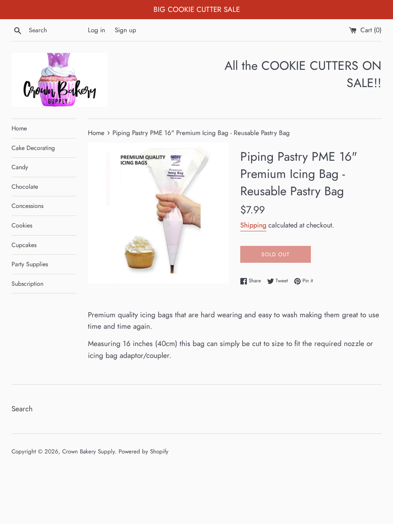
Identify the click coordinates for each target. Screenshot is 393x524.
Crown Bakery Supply (88, 451)
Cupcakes (24, 245)
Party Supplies (30, 264)
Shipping (253, 225)
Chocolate (25, 186)
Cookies (22, 225)
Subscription (27, 283)
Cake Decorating (33, 147)
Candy (20, 167)
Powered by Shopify (143, 451)
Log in (96, 30)
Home (19, 128)
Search (22, 409)
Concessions (27, 205)
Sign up (125, 30)
